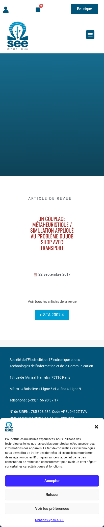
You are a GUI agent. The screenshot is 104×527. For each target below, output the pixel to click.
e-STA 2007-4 (52, 314)
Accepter (52, 480)
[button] (96, 426)
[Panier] (38, 9)
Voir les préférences (52, 508)
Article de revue (50, 198)
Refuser (52, 494)
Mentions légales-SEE (49, 520)
